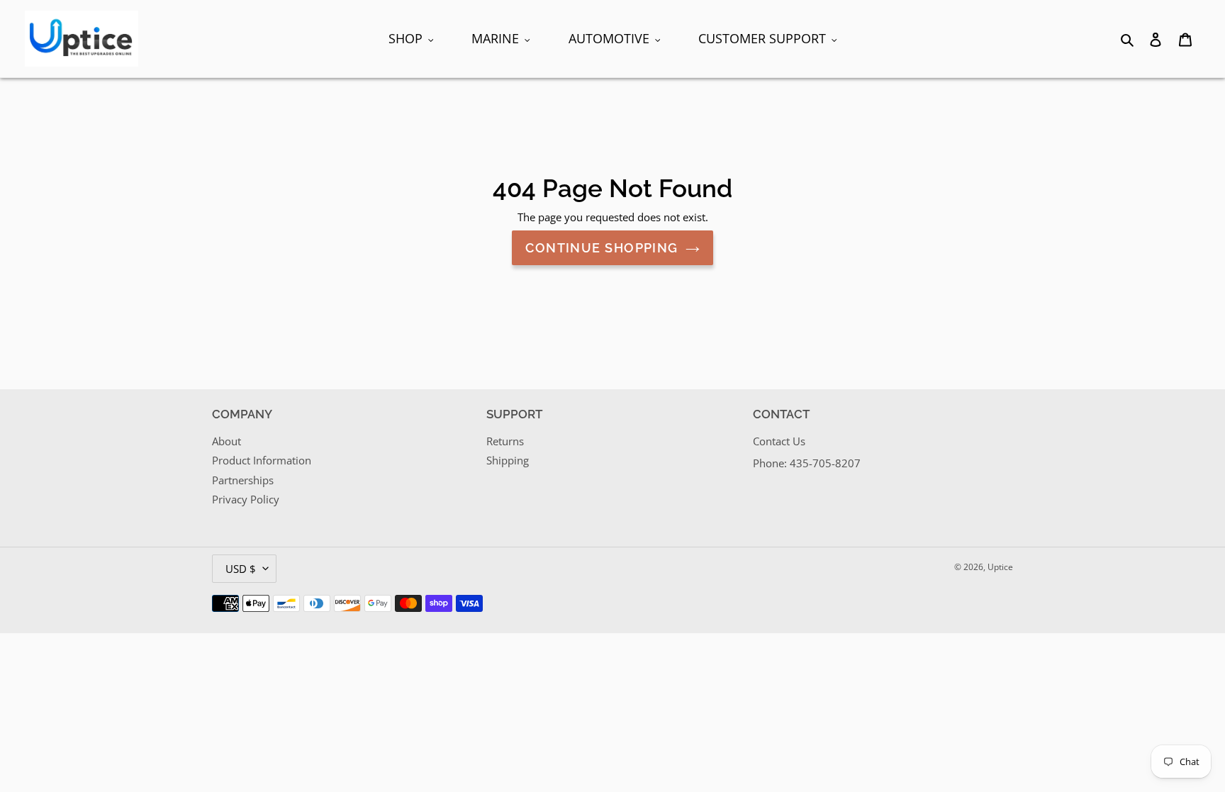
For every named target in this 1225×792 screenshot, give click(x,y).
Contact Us (779, 441)
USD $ (240, 569)
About (226, 441)
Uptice (1000, 567)
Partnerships (243, 480)
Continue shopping (601, 247)
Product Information (261, 460)
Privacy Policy (245, 499)
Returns (505, 441)
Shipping (507, 460)
